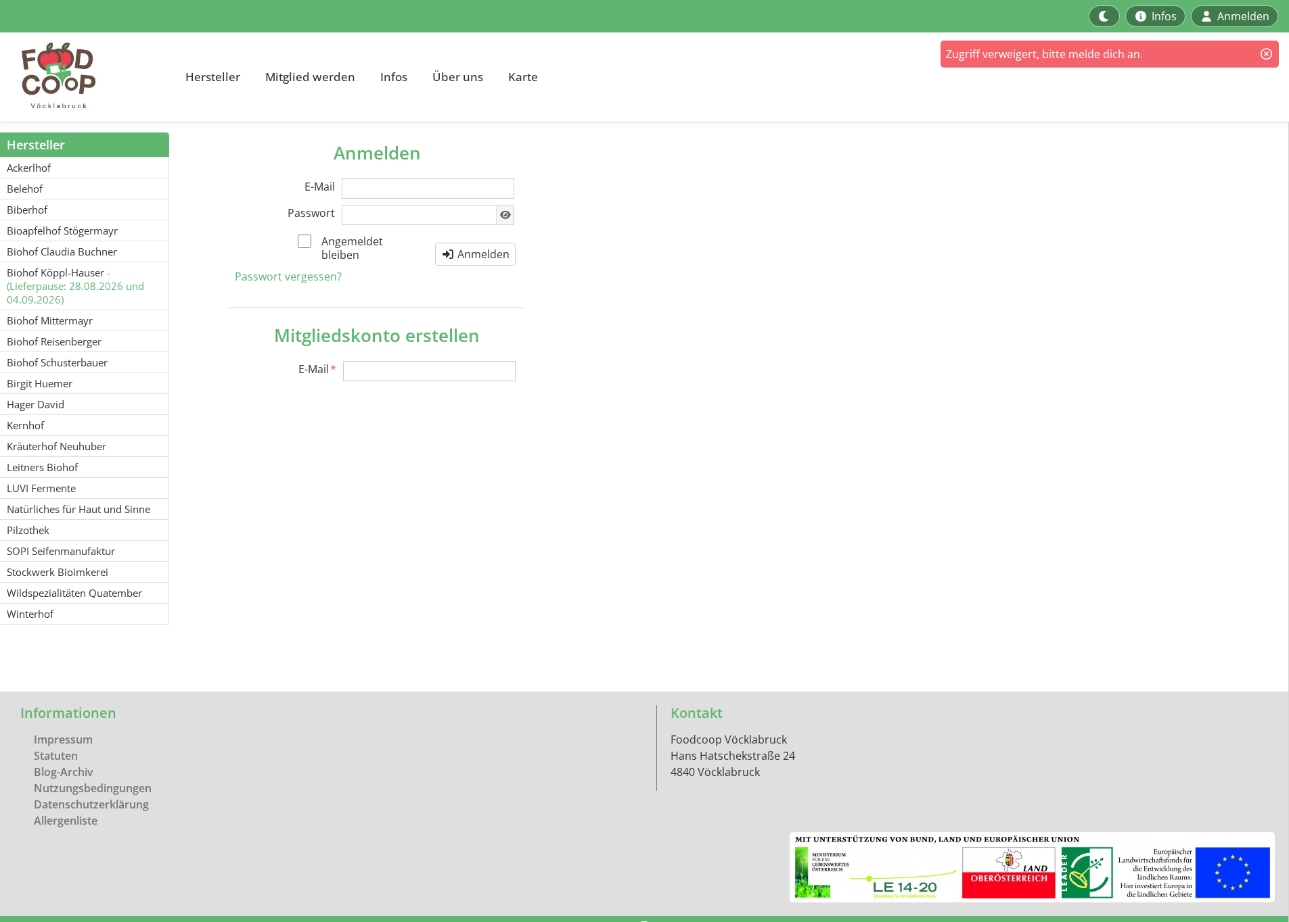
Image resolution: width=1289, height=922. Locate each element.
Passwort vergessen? (288, 276)
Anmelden (482, 254)
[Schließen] (1266, 54)
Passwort (311, 212)
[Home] (85, 77)
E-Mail (319, 186)
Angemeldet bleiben (352, 248)
